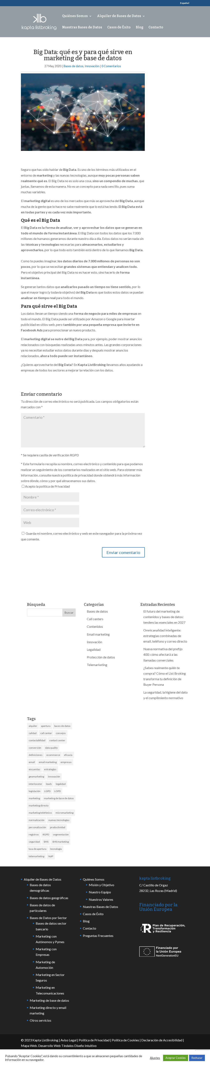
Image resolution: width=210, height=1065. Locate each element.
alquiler (33, 725)
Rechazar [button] (197, 1057)
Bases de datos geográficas (49, 898)
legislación (34, 791)
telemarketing (36, 856)
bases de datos (62, 725)
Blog (139, 27)
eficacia (68, 754)
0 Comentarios (111, 66)
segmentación (61, 834)
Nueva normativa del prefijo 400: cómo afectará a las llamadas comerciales (163, 654)
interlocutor (35, 783)
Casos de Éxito (119, 27)
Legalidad (93, 649)
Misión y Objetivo (101, 885)
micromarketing (64, 812)
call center (46, 733)
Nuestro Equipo (100, 892)
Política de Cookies (125, 1040)
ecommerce (53, 754)
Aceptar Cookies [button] (175, 1057)
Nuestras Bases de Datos (82, 27)
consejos (61, 733)
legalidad (61, 783)
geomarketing (36, 776)
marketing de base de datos (59, 798)
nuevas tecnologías (59, 820)
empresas (66, 762)
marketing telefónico (40, 812)
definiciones (35, 754)
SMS (46, 841)
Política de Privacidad (94, 1040)
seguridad (34, 841)
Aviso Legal (68, 1040)
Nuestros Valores (101, 899)
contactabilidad (37, 740)
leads (49, 783)
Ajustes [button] (155, 1058)
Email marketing (98, 634)
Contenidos (95, 626)
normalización (37, 820)
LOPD (57, 791)
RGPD (46, 834)
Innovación (92, 66)
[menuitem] (184, 4)
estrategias (50, 769)
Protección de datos (101, 657)
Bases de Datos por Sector (48, 918)
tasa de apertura (37, 848)
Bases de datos (73, 66)
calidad (33, 733)
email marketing (48, 762)
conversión (35, 747)
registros (34, 834)
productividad (57, 827)
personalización (37, 827)
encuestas (34, 769)
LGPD (47, 791)
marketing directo (38, 805)
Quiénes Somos (75, 16)
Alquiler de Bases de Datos (119, 16)
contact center (57, 740)
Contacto (155, 27)
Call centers (95, 619)
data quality (51, 747)
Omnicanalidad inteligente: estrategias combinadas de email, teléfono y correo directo (165, 635)
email (32, 762)
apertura (45, 725)
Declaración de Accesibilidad (161, 1040)
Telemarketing (97, 665)
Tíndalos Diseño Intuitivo (79, 1046)
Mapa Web (29, 1046)
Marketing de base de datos (49, 1000)
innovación (54, 776)
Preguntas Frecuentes (98, 936)
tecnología (56, 848)
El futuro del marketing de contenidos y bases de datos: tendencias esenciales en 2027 (164, 616)
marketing (34, 798)
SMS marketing (60, 841)
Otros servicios (40, 1020)
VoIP (50, 856)
